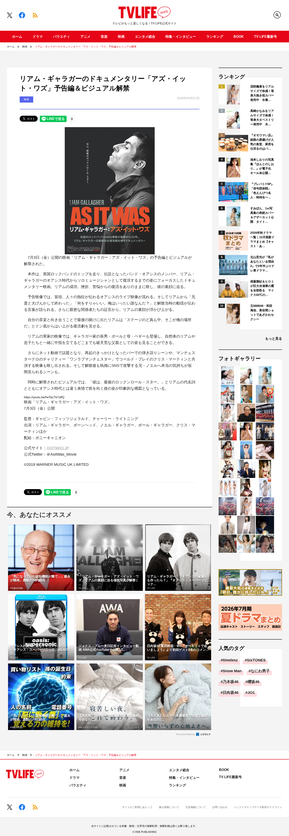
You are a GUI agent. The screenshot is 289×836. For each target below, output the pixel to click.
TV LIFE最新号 (265, 36)
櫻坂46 (253, 682)
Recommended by (185, 734)
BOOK (239, 36)
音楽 (104, 36)
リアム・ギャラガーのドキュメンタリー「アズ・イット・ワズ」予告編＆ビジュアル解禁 (85, 46)
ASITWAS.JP (58, 448)
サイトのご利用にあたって (137, 807)
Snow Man (232, 671)
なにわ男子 (260, 671)
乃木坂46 (230, 682)
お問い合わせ (219, 807)
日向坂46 (230, 692)
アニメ (85, 36)
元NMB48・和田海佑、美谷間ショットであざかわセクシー (262, 312)
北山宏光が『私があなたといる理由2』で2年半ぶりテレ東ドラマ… (262, 263)
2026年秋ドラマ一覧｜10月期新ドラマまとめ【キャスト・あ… (262, 239)
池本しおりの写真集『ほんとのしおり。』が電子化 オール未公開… (262, 166)
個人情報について (169, 807)
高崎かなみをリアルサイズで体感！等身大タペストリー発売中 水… (262, 117)
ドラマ (38, 36)
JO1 (251, 692)
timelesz (230, 660)
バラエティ (61, 36)
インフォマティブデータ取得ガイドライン (258, 807)
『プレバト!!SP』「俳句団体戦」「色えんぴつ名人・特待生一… (262, 190)
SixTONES (256, 660)
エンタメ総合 (145, 36)
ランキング (214, 36)
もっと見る (273, 338)
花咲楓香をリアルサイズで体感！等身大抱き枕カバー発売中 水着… (262, 93)
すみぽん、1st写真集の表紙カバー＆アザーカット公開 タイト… (262, 215)
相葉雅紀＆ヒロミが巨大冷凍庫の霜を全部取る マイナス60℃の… (262, 288)
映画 (121, 36)
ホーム (17, 36)
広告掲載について (196, 807)
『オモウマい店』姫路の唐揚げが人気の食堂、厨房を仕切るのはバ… (262, 142)
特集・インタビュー (180, 36)
